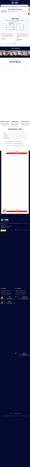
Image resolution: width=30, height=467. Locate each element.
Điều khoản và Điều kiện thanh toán (21, 290)
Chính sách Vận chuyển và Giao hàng (6, 290)
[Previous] (1, 53)
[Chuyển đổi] (5, 141)
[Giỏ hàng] (28, 2)
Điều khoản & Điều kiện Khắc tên (20, 294)
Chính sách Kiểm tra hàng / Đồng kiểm (6, 293)
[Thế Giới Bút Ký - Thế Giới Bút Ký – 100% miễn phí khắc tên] (15, 2)
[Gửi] (28, 5)
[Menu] (1, 2)
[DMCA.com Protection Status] (3, 230)
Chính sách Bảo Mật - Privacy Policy (6, 294)
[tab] (11, 23)
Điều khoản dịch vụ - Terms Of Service (21, 293)
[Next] (28, 53)
